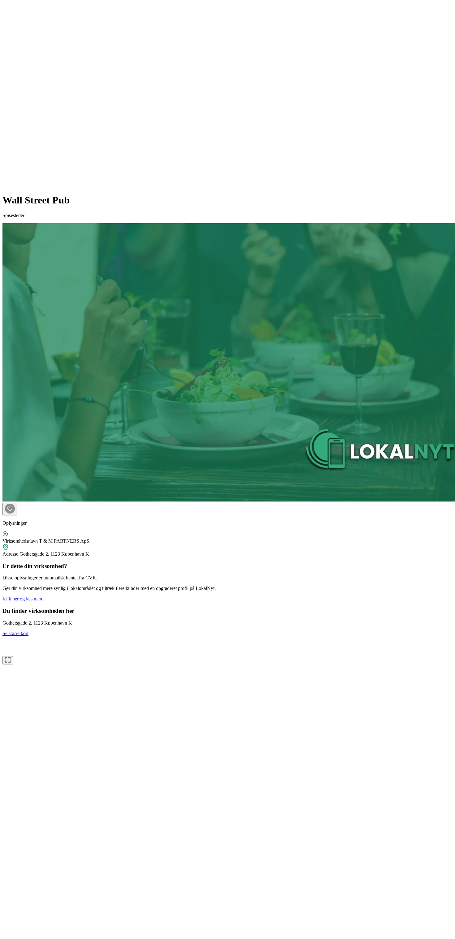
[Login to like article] (9, 509)
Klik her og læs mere (22, 598)
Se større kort (15, 633)
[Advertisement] (27, 95)
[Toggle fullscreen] (7, 660)
